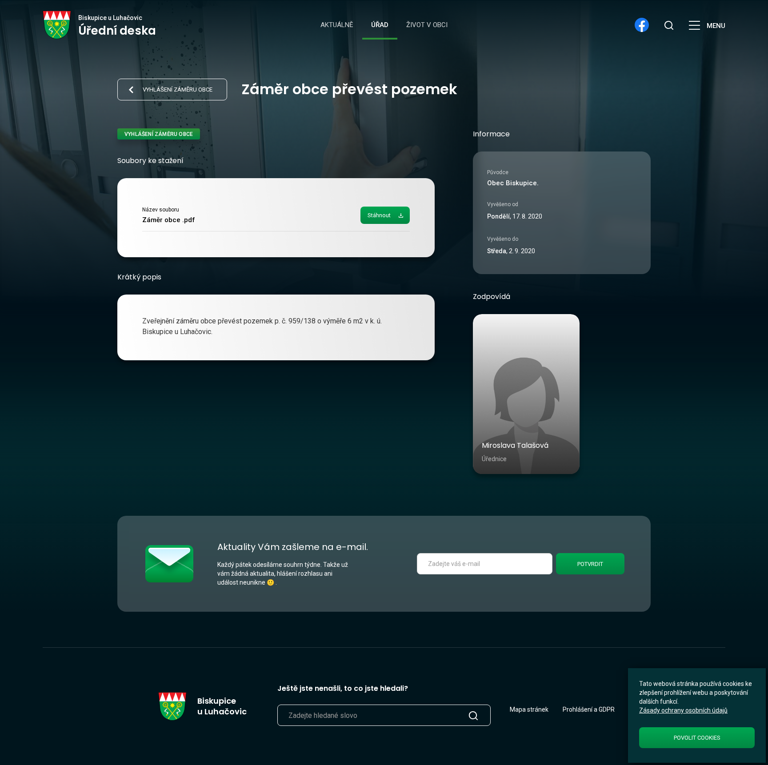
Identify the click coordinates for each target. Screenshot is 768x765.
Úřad (379, 25)
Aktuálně (336, 25)
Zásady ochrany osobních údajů (683, 710)
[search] (668, 25)
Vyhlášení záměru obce (177, 89)
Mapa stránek (529, 709)
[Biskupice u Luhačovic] (57, 25)
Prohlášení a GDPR (589, 709)
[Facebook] (642, 25)
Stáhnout (379, 215)
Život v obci (427, 25)
